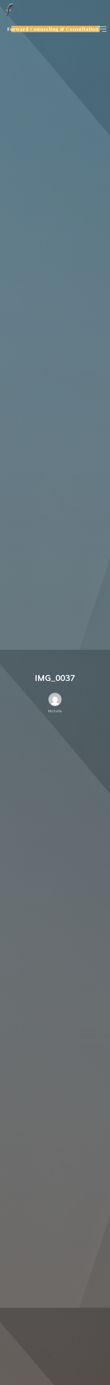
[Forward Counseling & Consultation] (8, 9)
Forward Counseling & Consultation (52, 29)
